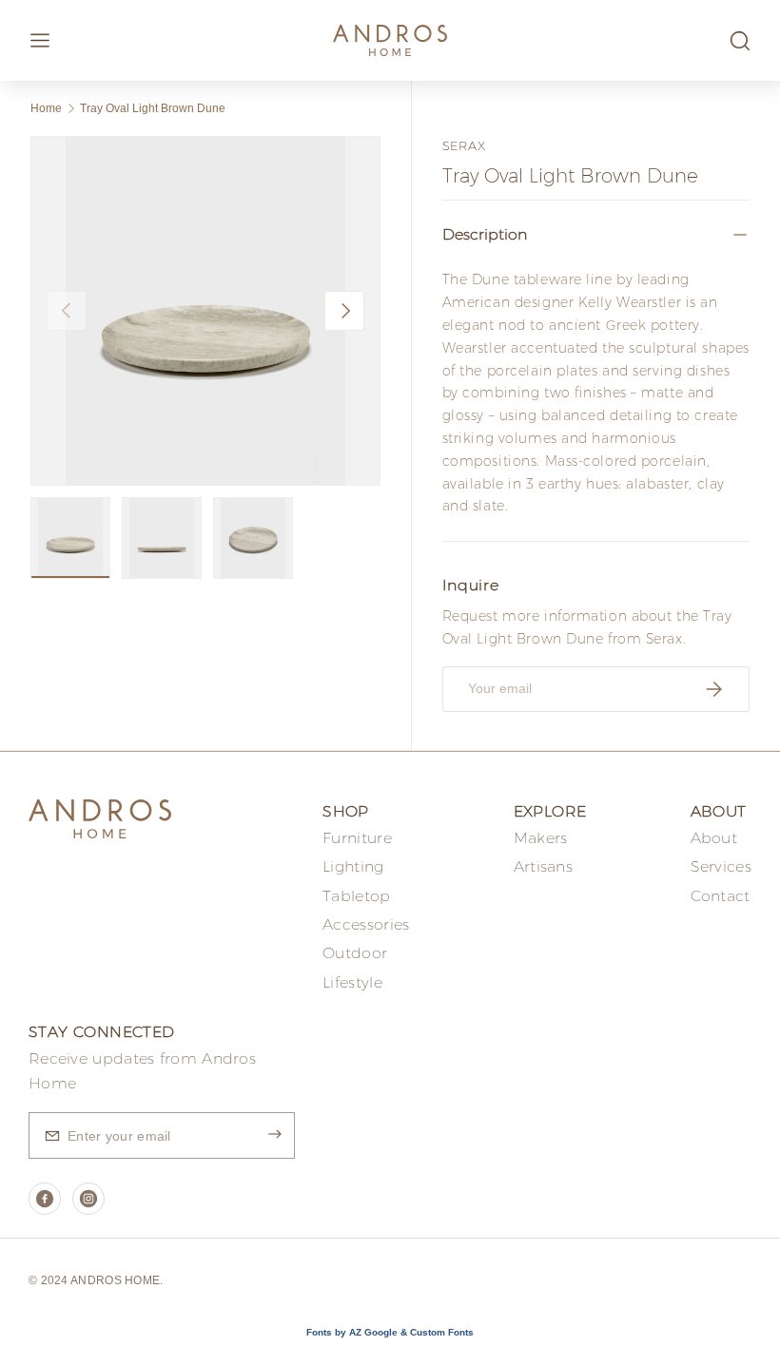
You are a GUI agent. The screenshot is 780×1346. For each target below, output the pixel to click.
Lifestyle (352, 982)
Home (46, 108)
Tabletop (356, 896)
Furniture (357, 838)
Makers (541, 838)
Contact (721, 896)
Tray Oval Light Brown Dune (152, 108)
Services (721, 866)
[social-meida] (45, 1199)
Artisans (543, 866)
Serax (464, 145)
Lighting (352, 866)
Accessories (365, 924)
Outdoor (354, 953)
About (714, 838)
